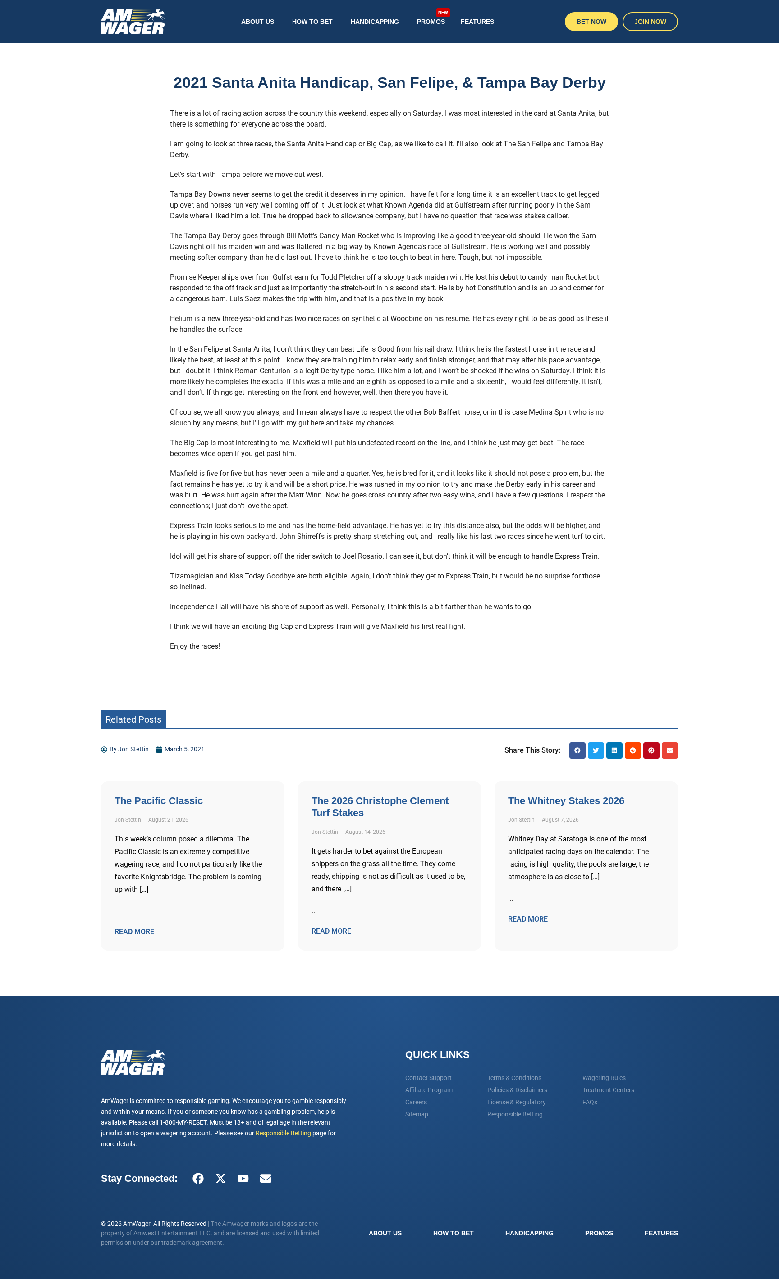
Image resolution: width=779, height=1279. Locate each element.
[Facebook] (198, 1178)
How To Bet (312, 21)
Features (477, 21)
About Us (257, 21)
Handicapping (375, 21)
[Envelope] (265, 1178)
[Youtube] (243, 1178)
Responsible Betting (283, 1133)
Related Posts (133, 719)
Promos (432, 18)
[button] (577, 750)
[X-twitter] (220, 1178)
